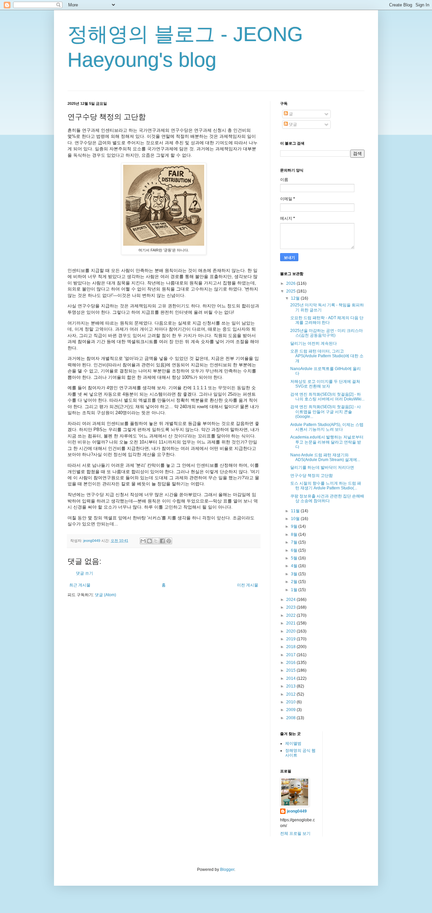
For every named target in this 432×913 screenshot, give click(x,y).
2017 (291, 654)
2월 (294, 581)
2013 (291, 686)
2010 (291, 702)
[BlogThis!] (149, 541)
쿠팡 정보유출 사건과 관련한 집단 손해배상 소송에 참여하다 (327, 498)
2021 (291, 623)
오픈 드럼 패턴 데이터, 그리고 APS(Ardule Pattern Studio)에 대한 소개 (326, 356)
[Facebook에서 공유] (162, 541)
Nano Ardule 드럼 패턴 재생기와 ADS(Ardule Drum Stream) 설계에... (325, 457)
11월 (296, 511)
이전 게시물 (247, 585)
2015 (291, 670)
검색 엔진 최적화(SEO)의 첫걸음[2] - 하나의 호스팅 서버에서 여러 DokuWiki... (327, 396)
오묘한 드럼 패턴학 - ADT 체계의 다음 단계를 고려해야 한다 (326, 320)
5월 (294, 558)
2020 (291, 631)
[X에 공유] (156, 541)
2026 (291, 283)
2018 (291, 646)
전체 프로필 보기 (295, 833)
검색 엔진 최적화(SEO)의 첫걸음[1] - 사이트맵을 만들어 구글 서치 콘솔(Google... (325, 411)
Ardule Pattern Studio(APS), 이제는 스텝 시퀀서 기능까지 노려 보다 (326, 427)
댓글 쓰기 (84, 573)
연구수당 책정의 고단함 (311, 475)
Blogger (227, 869)
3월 (294, 574)
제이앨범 (293, 743)
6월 (294, 550)
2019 (291, 639)
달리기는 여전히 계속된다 (313, 343)
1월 (294, 589)
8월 (294, 534)
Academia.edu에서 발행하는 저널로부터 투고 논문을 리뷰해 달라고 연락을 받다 (326, 442)
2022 (291, 615)
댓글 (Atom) (105, 594)
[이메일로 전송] (143, 541)
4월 (294, 566)
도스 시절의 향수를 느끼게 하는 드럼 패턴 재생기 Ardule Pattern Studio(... (325, 485)
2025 (291, 291)
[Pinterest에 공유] (168, 541)
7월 (294, 542)
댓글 (292, 124)
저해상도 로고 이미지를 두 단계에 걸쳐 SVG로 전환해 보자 (325, 384)
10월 (296, 518)
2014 (291, 678)
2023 (291, 607)
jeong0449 (297, 811)
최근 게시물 (79, 585)
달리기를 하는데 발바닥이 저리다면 (322, 467)
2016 (291, 662)
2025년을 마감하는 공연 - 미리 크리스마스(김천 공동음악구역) (326, 333)
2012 (291, 694)
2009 (291, 709)
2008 (291, 718)
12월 (296, 298)
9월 (294, 526)
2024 (291, 599)
